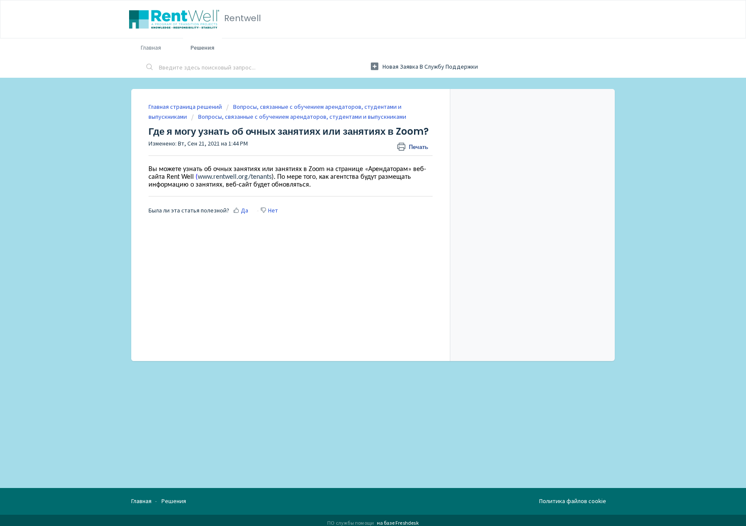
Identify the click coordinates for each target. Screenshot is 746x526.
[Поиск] (150, 67)
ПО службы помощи (351, 523)
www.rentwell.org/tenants (235, 177)
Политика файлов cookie (572, 501)
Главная (151, 47)
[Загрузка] (357, 150)
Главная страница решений (186, 107)
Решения (202, 47)
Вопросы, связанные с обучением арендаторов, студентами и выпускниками (302, 116)
